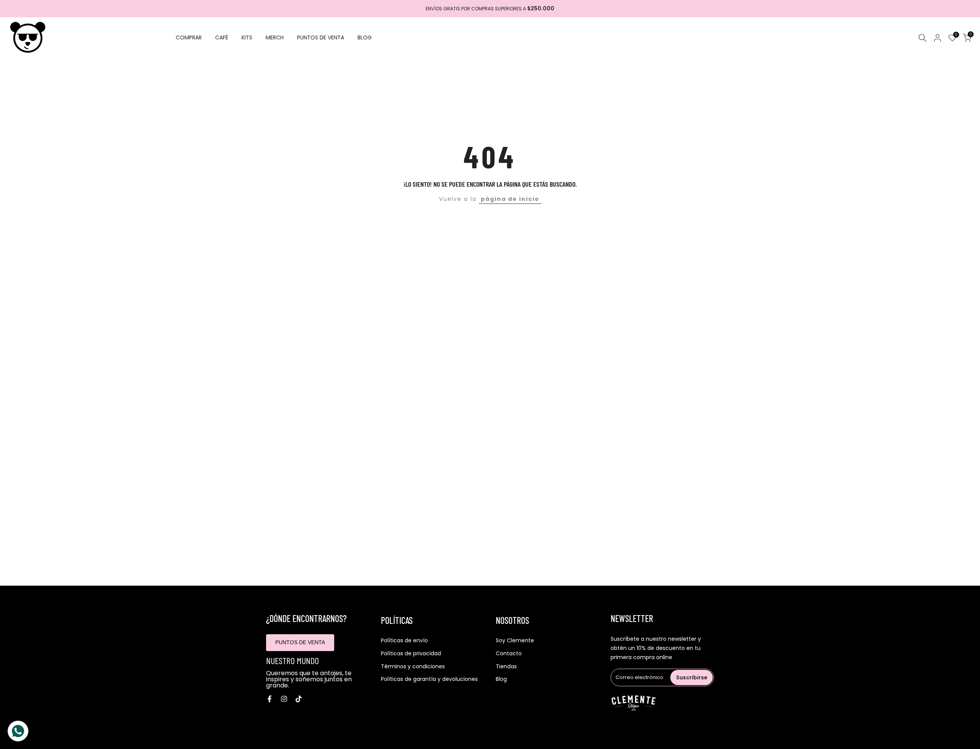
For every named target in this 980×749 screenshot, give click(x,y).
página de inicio (510, 199)
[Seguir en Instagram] (284, 698)
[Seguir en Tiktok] (298, 698)
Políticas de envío (404, 640)
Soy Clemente (515, 640)
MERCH (275, 37)
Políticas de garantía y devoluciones (429, 679)
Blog (501, 679)
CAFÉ (221, 37)
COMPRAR (189, 37)
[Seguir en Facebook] (269, 698)
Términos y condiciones (413, 666)
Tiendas (506, 666)
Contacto (509, 653)
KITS (247, 37)
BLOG (365, 37)
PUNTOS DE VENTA (320, 37)
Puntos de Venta (300, 642)
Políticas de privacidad (411, 653)
